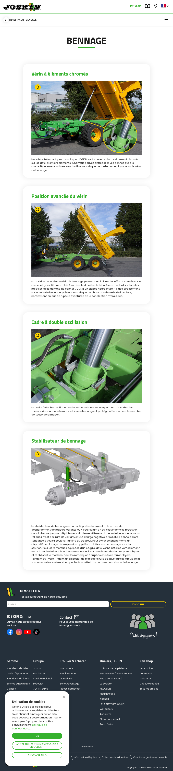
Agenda (104, 699)
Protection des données (115, 757)
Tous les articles (149, 688)
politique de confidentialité (29, 726)
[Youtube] (27, 632)
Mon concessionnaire (156, 5)
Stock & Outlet (68, 673)
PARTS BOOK (148, 6)
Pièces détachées (70, 688)
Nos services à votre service (116, 673)
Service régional (42, 678)
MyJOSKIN (135, 5)
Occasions (66, 678)
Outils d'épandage (17, 673)
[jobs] (124, 6)
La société (106, 683)
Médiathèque (107, 693)
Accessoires (146, 668)
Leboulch (38, 683)
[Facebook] (10, 632)
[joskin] (22, 10)
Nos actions (66, 668)
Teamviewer (86, 746)
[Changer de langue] (165, 6)
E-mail (12, 604)
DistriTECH (39, 673)
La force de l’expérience (113, 668)
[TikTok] (36, 632)
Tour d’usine (107, 724)
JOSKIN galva (40, 688)
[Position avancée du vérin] (86, 240)
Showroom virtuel (110, 719)
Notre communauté (111, 678)
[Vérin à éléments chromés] (86, 118)
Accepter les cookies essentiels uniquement (37, 745)
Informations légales (85, 757)
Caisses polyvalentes (14, 690)
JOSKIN (37, 668)
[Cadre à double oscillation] (86, 366)
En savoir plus (37, 755)
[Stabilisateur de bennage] (86, 485)
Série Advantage (69, 683)
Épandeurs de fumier (18, 678)
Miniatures (145, 678)
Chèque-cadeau (149, 683)
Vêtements (146, 673)
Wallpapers (106, 709)
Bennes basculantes (18, 683)
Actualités (105, 714)
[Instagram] (19, 632)
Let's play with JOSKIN (112, 704)
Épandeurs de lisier (17, 668)
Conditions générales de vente (150, 757)
